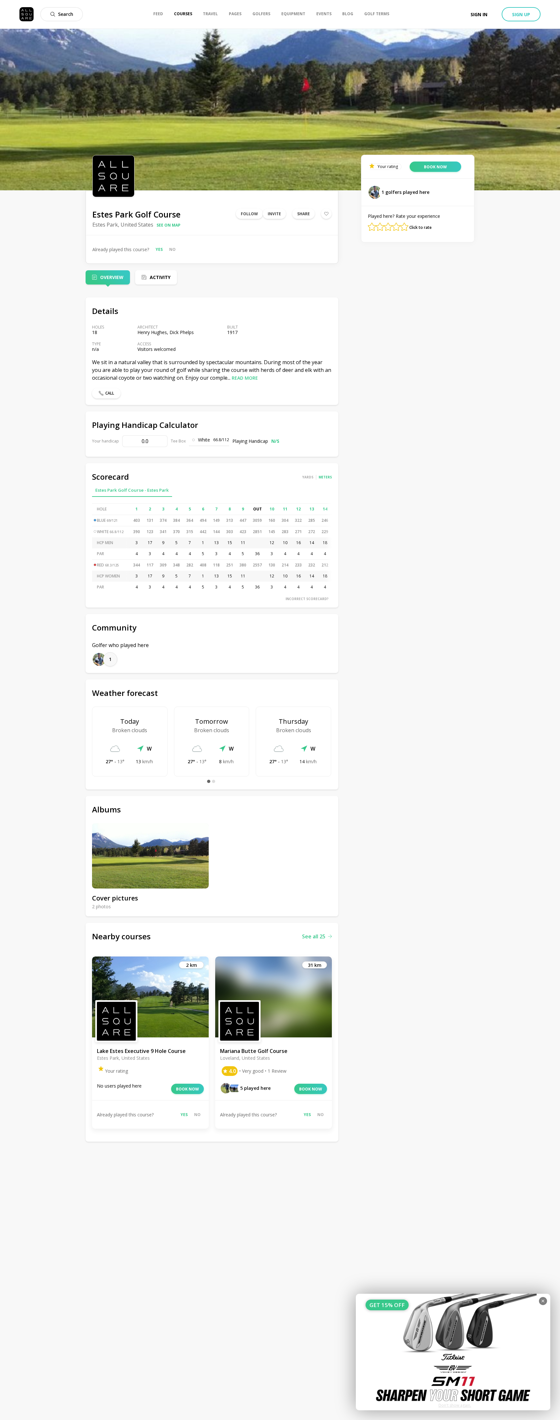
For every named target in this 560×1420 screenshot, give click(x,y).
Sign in (479, 14)
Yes (159, 249)
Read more (245, 378)
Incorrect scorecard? (307, 599)
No (172, 249)
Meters (325, 477)
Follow (249, 214)
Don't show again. (454, 1405)
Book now (187, 1089)
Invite (274, 214)
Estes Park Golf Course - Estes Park (132, 490)
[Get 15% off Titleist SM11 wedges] (453, 1352)
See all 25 (313, 936)
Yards (307, 477)
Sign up (521, 14)
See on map (169, 225)
